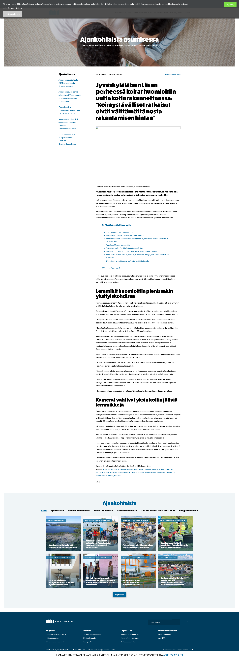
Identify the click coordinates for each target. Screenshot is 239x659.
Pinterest (135, 622)
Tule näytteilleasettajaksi (56, 634)
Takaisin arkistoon (172, 74)
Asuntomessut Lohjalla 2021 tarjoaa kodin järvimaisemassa (68, 83)
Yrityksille (50, 631)
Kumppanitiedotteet (188, 510)
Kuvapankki (87, 642)
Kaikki (44, 510)
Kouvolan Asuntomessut (79, 510)
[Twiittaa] (105, 481)
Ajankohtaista (120, 503)
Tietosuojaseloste (128, 642)
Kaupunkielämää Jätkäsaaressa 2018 (158, 510)
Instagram (130, 622)
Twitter (141, 622)
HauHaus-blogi (114, 268)
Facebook (124, 622)
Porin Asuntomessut (103, 510)
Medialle (87, 631)
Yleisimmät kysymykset (55, 642)
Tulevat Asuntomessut (127, 510)
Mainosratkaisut (52, 638)
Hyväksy (230, 4)
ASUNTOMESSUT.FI (173, 655)
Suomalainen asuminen (167, 631)
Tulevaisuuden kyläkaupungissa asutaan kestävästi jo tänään (69, 110)
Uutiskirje (162, 638)
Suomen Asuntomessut (130, 634)
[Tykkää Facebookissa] (102, 481)
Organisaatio (126, 631)
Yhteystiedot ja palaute (130, 638)
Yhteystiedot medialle (92, 634)
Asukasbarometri (164, 634)
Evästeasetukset (13, 14)
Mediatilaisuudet (89, 638)
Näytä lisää (119, 595)
